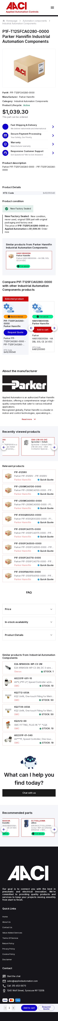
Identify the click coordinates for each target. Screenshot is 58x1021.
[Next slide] (54, 328)
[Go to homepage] (29, 873)
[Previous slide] (31, 328)
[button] (29, 127)
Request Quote (46, 1008)
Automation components (35, 20)
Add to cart (29, 1008)
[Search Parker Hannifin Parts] (24, 390)
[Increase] (13, 1008)
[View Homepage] (22, 7)
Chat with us (29, 792)
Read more (27, 419)
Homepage (11, 20)
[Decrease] (5, 1008)
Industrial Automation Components (19, 23)
